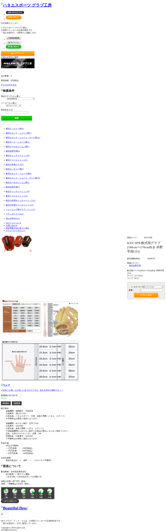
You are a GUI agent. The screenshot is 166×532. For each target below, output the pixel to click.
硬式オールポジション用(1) (17, 147)
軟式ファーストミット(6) (16, 196)
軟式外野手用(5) (13, 187)
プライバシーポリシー (15, 231)
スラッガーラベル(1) (15, 214)
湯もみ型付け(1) (13, 218)
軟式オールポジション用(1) (17, 183)
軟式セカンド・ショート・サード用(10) (23, 178)
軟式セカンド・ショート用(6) (18, 174)
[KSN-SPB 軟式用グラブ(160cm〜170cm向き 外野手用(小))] (17, 252)
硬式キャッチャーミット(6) (17, 156)
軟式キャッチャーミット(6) (17, 191)
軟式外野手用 (135, 266)
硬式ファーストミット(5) (16, 160)
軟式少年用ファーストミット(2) (19, 205)
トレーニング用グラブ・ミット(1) (20, 209)
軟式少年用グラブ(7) (15, 165)
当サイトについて (13, 223)
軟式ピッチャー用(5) (15, 169)
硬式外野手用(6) (13, 151)
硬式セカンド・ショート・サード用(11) (23, 138)
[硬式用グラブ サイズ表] (5, 385)
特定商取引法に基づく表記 (17, 228)
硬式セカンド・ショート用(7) (18, 133)
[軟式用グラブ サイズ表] (40, 336)
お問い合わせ (11, 225)
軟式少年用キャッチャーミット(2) (20, 200)
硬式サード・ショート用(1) (17, 142)
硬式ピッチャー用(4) (15, 129)
